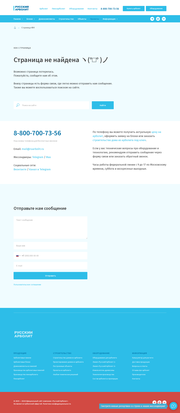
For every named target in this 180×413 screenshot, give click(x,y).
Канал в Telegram (40, 169)
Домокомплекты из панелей (25, 366)
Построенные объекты (62, 366)
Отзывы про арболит (140, 370)
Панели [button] (17, 19)
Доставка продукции (141, 362)
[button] (134, 8)
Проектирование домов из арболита (68, 362)
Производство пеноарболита (26, 374)
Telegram (37, 157)
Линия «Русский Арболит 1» (104, 362)
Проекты (94, 19)
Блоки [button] (30, 19)
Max (48, 157)
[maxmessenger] (158, 19)
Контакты (92, 8)
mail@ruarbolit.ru (33, 149)
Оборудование (76, 8)
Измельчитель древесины (103, 370)
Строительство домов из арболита (67, 358)
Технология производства (103, 374)
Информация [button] (109, 19)
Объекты (82, 19)
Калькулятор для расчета (142, 358)
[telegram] (152, 19)
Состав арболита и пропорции (105, 378)
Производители (138, 374)
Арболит (44, 8)
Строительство (66, 19)
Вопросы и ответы (139, 366)
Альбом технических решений (65, 374)
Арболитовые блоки (22, 362)
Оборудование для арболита (105, 358)
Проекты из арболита (62, 370)
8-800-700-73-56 (110, 8)
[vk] (164, 19)
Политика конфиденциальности (57, 404)
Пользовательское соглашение (27, 285)
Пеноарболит (58, 8)
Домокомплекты (47, 19)
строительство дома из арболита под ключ (119, 140)
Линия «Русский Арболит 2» (104, 366)
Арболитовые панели (22, 358)
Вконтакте (20, 169)
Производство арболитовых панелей (29, 370)
